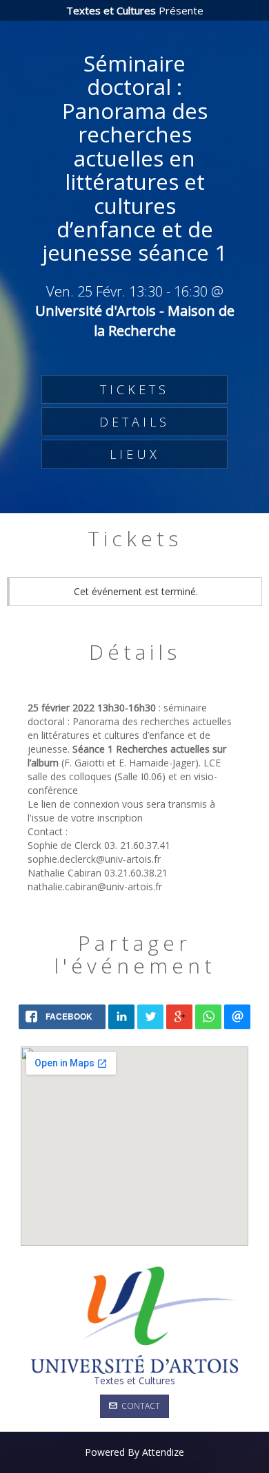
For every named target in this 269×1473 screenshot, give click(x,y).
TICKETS (134, 389)
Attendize (163, 1452)
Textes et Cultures (134, 1380)
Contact (138, 1406)
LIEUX (135, 454)
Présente (134, 10)
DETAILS (134, 421)
